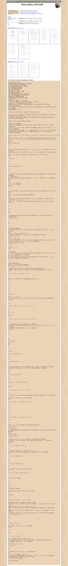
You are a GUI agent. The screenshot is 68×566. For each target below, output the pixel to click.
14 (28, 22)
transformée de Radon (25, 13)
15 (30, 22)
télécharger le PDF (19, 28)
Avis (46, 1)
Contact (51, 1)
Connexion (58, 1)
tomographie (33, 13)
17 (34, 22)
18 (36, 22)
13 (25, 22)
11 (21, 22)
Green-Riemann (39, 13)
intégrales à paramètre (25, 12)
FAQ (14, 1)
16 (32, 22)
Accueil (9, 1)
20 (8, 24)
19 (8, 23)
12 (23, 22)
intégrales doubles (34, 12)
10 (19, 22)
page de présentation (12, 18)
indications (10, 19)
